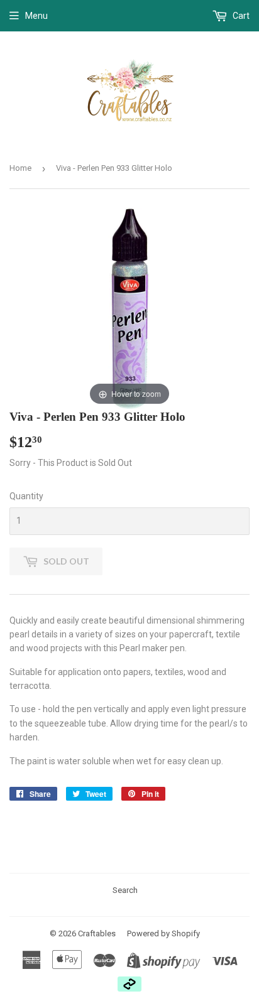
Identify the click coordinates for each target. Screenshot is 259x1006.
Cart (240, 16)
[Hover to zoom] (129, 308)
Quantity (26, 496)
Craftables (97, 933)
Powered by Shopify (163, 933)
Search (125, 890)
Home (20, 168)
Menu (36, 16)
